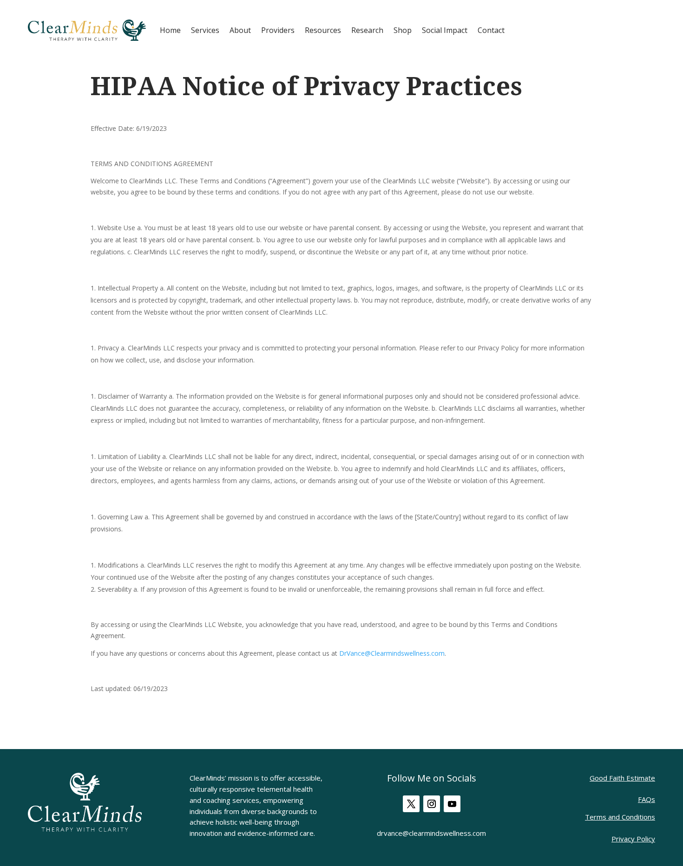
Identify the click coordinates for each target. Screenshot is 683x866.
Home (170, 30)
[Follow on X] (411, 803)
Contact (491, 30)
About (240, 30)
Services (205, 30)
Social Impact (444, 30)
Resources (323, 30)
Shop (403, 30)
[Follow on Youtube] (452, 803)
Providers (278, 30)
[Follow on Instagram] (431, 803)
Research (367, 30)
